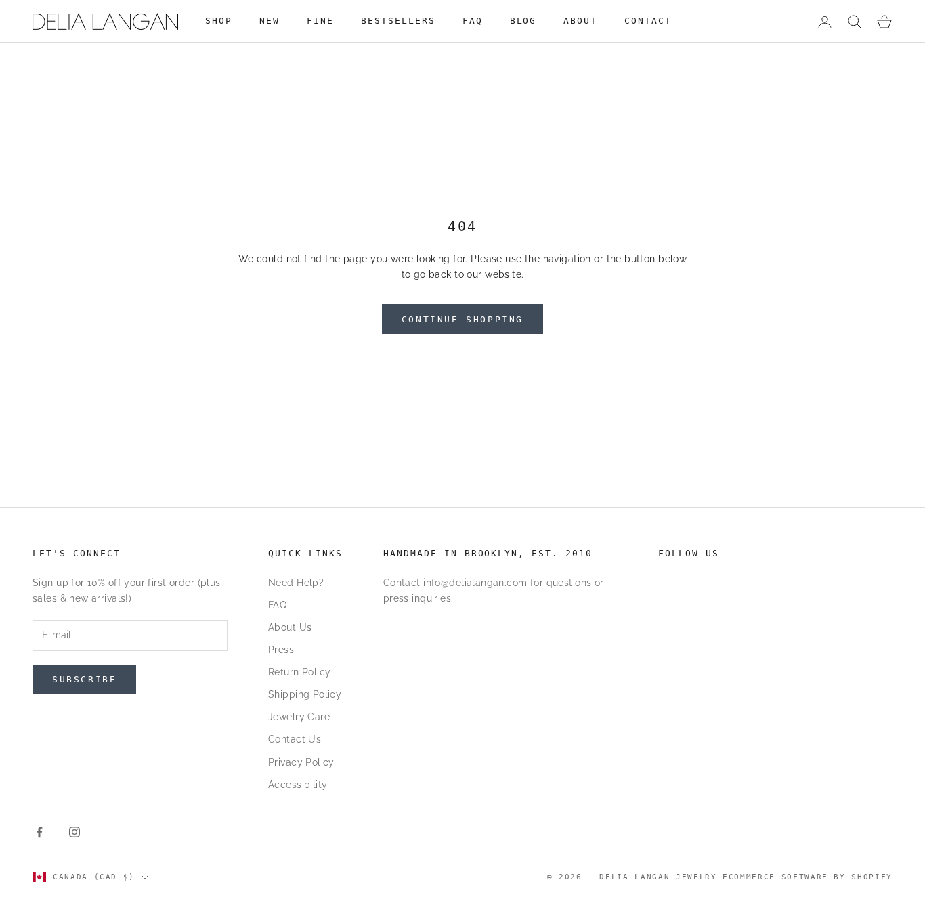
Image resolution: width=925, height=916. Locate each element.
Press (281, 649)
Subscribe (84, 679)
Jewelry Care (299, 716)
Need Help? (296, 582)
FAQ (472, 21)
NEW (269, 21)
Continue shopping (462, 319)
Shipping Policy (304, 694)
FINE (320, 21)
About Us (289, 627)
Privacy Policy (301, 762)
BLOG (523, 21)
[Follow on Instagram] (74, 832)
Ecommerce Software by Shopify (807, 877)
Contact (648, 21)
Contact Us (294, 739)
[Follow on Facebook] (39, 832)
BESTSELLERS (398, 21)
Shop (218, 21)
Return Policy (299, 672)
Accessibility (297, 784)
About (580, 21)
